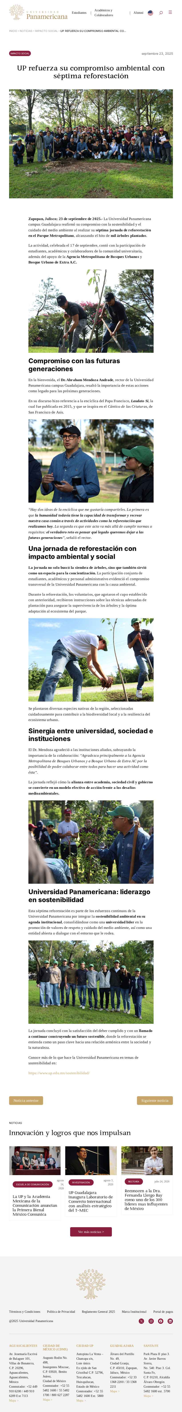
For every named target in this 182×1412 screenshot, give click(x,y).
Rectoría (133, 1181)
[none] (150, 14)
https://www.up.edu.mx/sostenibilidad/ (59, 1073)
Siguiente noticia (154, 1100)
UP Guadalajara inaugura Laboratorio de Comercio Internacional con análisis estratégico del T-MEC (91, 1202)
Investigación (81, 1182)
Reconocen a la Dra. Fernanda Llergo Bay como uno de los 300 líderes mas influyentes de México (146, 1200)
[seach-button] (161, 13)
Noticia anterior (26, 1100)
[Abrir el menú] (170, 12)
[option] (150, 14)
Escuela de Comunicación (32, 1184)
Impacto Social (46, 31)
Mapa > (14, 1400)
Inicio (13, 31)
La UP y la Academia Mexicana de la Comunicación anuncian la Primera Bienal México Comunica (35, 1206)
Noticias (26, 31)
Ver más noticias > (91, 1232)
